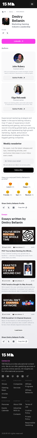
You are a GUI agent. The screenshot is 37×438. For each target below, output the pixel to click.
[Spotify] (17, 376)
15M (5, 11)
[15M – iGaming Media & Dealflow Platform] (8, 4)
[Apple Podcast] (13, 376)
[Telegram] (27, 376)
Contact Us (6, 361)
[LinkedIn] (3, 376)
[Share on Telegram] (4, 208)
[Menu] (32, 4)
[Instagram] (22, 376)
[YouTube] (8, 376)
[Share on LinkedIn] (14, 208)
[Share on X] (9, 208)
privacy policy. (26, 165)
